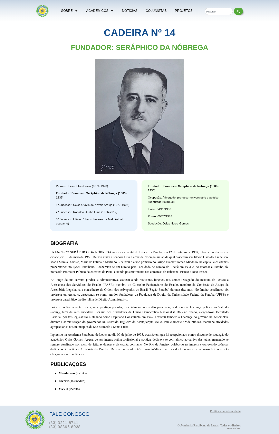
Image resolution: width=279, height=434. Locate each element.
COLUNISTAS (156, 10)
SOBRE (67, 10)
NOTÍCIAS (129, 10)
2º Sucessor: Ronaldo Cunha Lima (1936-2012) (86, 212)
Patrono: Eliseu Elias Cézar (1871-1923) (82, 186)
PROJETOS (184, 10)
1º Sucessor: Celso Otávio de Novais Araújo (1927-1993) (92, 204)
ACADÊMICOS (97, 10)
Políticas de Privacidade (225, 411)
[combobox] (219, 11)
